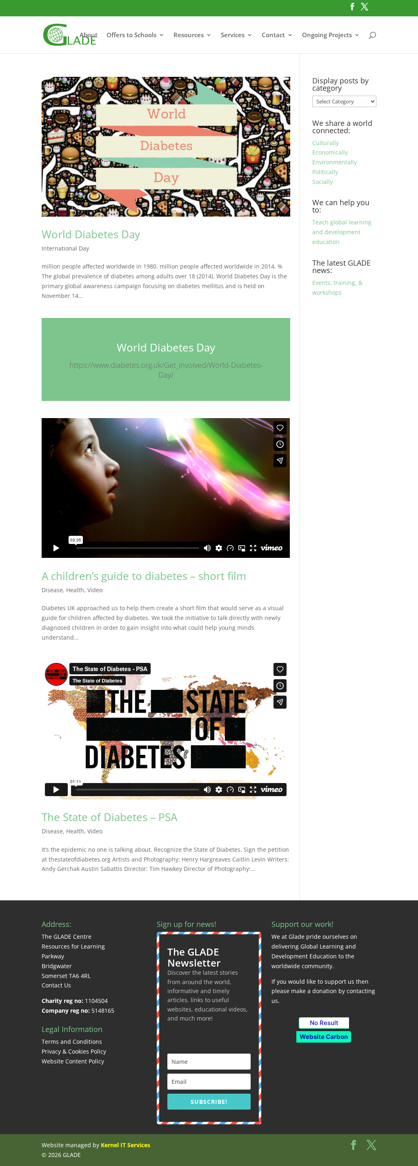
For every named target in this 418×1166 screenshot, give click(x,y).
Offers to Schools (131, 35)
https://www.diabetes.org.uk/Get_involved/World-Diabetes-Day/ (166, 370)
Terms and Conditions (72, 1041)
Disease (52, 590)
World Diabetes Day (91, 234)
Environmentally (334, 162)
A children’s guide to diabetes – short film (144, 575)
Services (233, 35)
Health (75, 590)
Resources (188, 35)
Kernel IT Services (125, 1145)
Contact (273, 35)
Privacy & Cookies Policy (74, 1051)
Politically (325, 172)
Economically (330, 152)
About (89, 35)
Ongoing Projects (327, 35)
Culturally (325, 143)
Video (94, 590)
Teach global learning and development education (341, 232)
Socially (322, 182)
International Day (65, 248)
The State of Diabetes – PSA (109, 817)
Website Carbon (324, 1037)
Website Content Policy (73, 1061)
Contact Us (56, 985)
